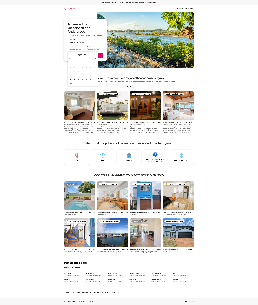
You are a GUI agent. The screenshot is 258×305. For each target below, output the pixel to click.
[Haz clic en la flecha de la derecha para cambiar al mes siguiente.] (94, 54)
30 (71, 84)
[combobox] (85, 42)
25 (78, 80)
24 (75, 80)
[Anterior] (124, 87)
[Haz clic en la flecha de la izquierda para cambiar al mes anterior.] (71, 54)
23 (71, 80)
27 (86, 80)
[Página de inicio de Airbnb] (69, 8)
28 (90, 80)
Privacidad (81, 301)
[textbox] (76, 49)
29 (94, 80)
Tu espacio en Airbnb (185, 8)
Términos (90, 301)
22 (94, 75)
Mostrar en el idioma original (146, 3)
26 (82, 80)
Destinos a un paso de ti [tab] (72, 267)
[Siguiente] (133, 87)
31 (74, 84)
